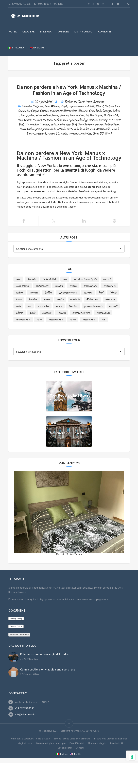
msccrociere (43, 306)
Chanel (99, 106)
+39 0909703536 (24, 708)
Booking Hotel (65, 747)
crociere (73, 285)
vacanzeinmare (23, 319)
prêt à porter (42, 129)
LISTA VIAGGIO (83, 31)
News (89, 102)
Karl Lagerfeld (111, 115)
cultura (19, 292)
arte (65, 279)
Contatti (104, 31)
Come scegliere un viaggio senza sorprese (47, 669)
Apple (64, 106)
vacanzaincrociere (81, 312)
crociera (59, 285)
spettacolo (40, 133)
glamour (64, 115)
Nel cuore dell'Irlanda (67, 433)
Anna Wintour (51, 106)
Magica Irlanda (25, 743)
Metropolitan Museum (37, 124)
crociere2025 (90, 285)
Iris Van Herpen (93, 115)
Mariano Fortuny (98, 120)
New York (71, 124)
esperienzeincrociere (67, 292)
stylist (64, 133)
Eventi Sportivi (77, 743)
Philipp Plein (111, 124)
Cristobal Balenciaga (100, 111)
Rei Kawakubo (74, 129)
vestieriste (85, 133)
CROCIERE (28, 31)
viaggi (39, 319)
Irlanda (113, 292)
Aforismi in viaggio (97, 743)
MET (111, 120)
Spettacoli (98, 102)
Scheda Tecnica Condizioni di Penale (72, 738)
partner (99, 124)
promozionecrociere (93, 306)
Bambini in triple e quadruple (51, 743)
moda (53, 124)
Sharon (19, 312)
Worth (108, 133)
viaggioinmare (88, 319)
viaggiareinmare (55, 319)
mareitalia (75, 299)
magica (60, 299)
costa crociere (22, 285)
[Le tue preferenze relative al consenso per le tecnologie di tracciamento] (132, 757)
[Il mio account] (112, 3)
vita (103, 319)
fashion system (34, 115)
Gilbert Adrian (50, 115)
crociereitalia (109, 285)
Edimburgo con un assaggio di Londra (44, 654)
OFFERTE (63, 31)
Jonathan (32, 299)
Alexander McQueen (32, 106)
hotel (101, 292)
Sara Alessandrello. (100, 129)
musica (61, 124)
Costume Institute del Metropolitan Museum (64, 111)
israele (19, 299)
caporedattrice (76, 106)
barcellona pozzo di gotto (85, 279)
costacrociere (42, 285)
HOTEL (12, 31)
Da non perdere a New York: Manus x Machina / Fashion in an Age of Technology (69, 90)
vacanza (62, 312)
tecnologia (73, 133)
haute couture (76, 115)
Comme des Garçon (28, 111)
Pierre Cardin (26, 129)
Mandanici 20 (117, 743)
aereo (18, 279)
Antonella (31, 279)
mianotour (110, 299)
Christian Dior (112, 106)
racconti (113, 306)
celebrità (89, 106)
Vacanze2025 (103, 312)
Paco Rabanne (86, 124)
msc (29, 306)
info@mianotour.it (25, 714)
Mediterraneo (92, 299)
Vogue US (98, 133)
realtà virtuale (57, 129)
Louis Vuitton (24, 120)
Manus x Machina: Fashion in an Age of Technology (60, 120)
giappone (88, 292)
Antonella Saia (49, 279)
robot (86, 129)
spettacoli (46, 312)
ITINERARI (46, 31)
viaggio (73, 319)
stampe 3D (53, 133)
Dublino (48, 292)
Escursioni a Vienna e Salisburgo (110, 738)
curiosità (34, 292)
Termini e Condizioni (19, 634)
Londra (47, 299)
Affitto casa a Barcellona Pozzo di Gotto (30, 738)
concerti (107, 279)
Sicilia (33, 312)
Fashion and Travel (74, 102)
